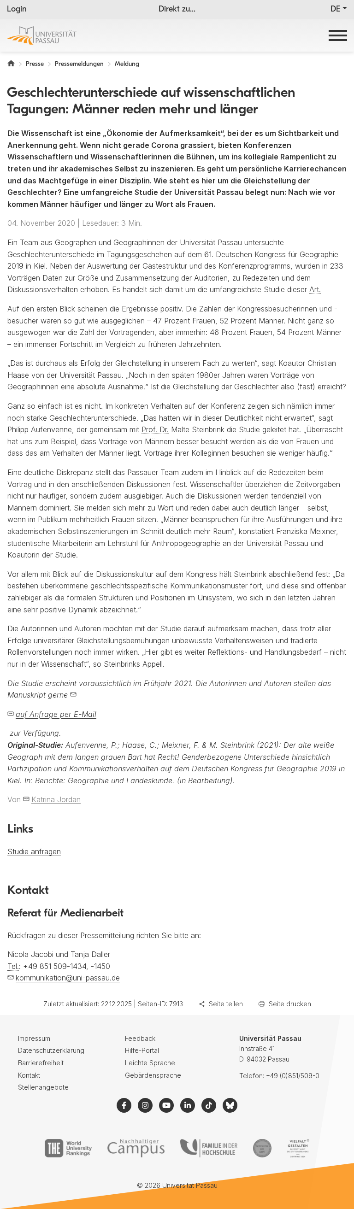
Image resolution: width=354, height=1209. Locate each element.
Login (17, 10)
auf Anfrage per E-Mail (56, 714)
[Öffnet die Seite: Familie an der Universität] (208, 1148)
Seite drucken (290, 1004)
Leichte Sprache (150, 1063)
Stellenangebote (43, 1087)
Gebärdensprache (153, 1075)
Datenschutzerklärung (51, 1050)
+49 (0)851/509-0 (292, 1076)
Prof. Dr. (155, 429)
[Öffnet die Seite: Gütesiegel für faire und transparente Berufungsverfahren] (262, 1148)
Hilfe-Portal (142, 1050)
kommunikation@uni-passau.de (68, 977)
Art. (315, 289)
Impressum (34, 1038)
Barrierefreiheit (41, 1063)
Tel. (13, 966)
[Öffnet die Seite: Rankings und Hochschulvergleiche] (68, 1148)
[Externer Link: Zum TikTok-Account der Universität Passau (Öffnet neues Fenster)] (208, 1105)
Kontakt (29, 1075)
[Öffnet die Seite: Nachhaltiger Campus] (136, 1148)
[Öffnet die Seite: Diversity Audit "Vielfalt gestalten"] (298, 1148)
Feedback (140, 1038)
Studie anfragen (34, 851)
